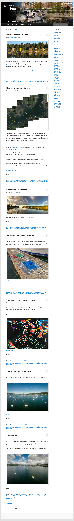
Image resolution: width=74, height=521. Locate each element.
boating (25, 80)
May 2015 (56, 68)
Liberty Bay (15, 181)
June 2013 (56, 92)
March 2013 (56, 97)
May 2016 (56, 65)
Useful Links (22, 24)
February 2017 (57, 60)
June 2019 (56, 47)
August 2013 (57, 89)
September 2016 (57, 62)
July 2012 (56, 106)
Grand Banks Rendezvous (28, 292)
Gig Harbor (15, 362)
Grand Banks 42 (36, 80)
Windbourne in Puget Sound (17, 147)
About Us (29, 24)
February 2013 (57, 98)
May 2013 (56, 94)
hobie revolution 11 (34, 362)
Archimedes (21, 80)
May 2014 (56, 78)
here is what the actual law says (16, 70)
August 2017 (57, 56)
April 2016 (56, 66)
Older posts (9, 503)
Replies (18, 183)
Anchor (25, 180)
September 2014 (57, 72)
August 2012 (57, 104)
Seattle (10, 183)
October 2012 (57, 101)
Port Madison (25, 81)
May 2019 (56, 48)
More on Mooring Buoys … (18, 34)
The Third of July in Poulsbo (18, 371)
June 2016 (56, 63)
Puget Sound (31, 81)
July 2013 (56, 91)
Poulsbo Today (13, 435)
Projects (17, 291)
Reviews (56, 40)
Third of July (31, 363)
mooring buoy (12, 81)
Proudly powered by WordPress (37, 516)
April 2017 (56, 57)
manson (40, 292)
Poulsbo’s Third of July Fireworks (21, 300)
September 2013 (57, 88)
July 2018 (56, 51)
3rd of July (26, 360)
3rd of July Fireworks (33, 360)
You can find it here (10, 149)
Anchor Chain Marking (36, 291)
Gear (55, 35)
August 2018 (57, 50)
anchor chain (28, 291)
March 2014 (56, 82)
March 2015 (56, 71)
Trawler (40, 81)
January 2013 (57, 100)
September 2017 (57, 54)
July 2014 (56, 75)
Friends (55, 34)
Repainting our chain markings (20, 235)
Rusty (16, 29)
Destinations (12, 180)
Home (8, 24)
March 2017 (56, 59)
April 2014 (56, 80)
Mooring (20, 181)
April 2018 (56, 53)
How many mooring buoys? (18, 88)
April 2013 (56, 95)
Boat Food (56, 31)
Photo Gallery (14, 24)
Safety (55, 41)
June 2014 (56, 77)
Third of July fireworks (38, 363)
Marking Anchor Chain (15, 293)
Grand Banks (30, 80)
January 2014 (57, 85)
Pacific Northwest (18, 81)
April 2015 (56, 69)
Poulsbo (43, 181)
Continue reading (29, 70)
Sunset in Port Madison (16, 189)
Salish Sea (36, 81)
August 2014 (57, 74)
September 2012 (57, 103)
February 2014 (57, 83)
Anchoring (30, 180)
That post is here (24, 63)
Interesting (12, 80)
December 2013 (57, 86)
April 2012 (56, 107)
